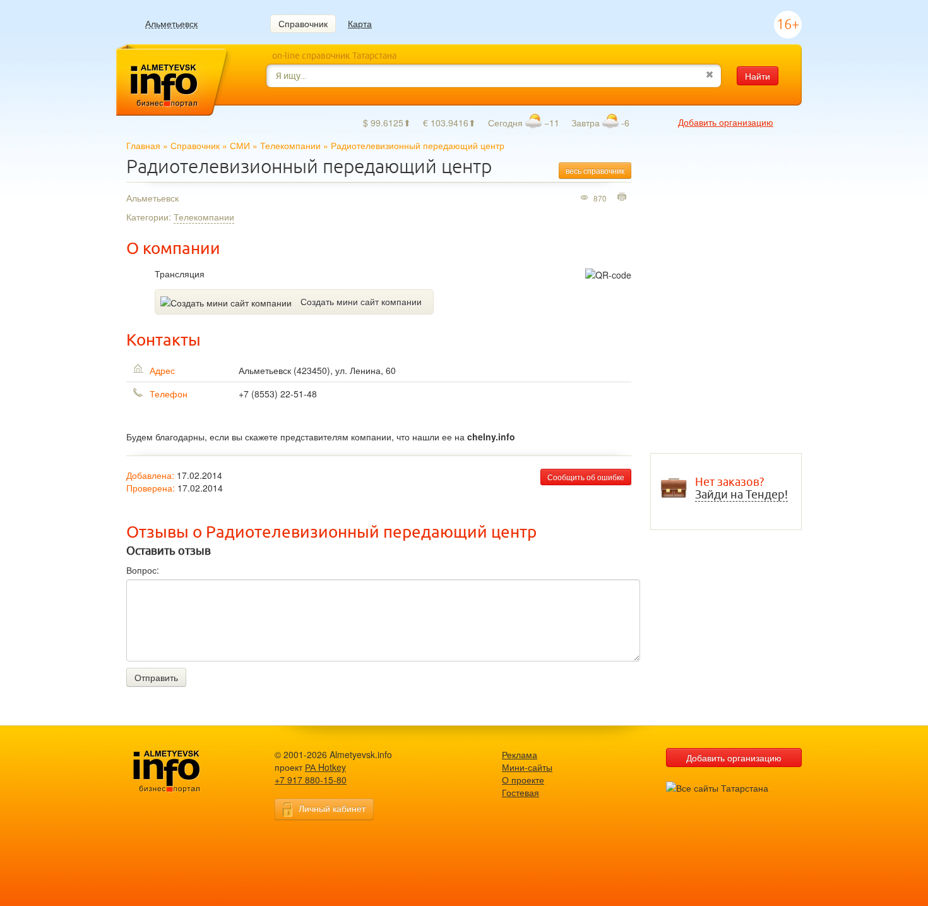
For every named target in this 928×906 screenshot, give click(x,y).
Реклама (519, 754)
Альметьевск (171, 23)
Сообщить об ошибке (585, 476)
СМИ (240, 145)
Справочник (303, 23)
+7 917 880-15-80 (311, 779)
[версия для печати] (623, 197)
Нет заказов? (741, 488)
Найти (757, 75)
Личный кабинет (332, 808)
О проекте (523, 779)
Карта (360, 23)
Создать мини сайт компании (361, 301)
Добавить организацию (725, 122)
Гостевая (520, 792)
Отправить (156, 677)
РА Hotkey (325, 767)
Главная (143, 145)
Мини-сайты (527, 767)
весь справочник (595, 170)
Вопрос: (142, 570)
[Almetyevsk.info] (186, 771)
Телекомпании (290, 145)
